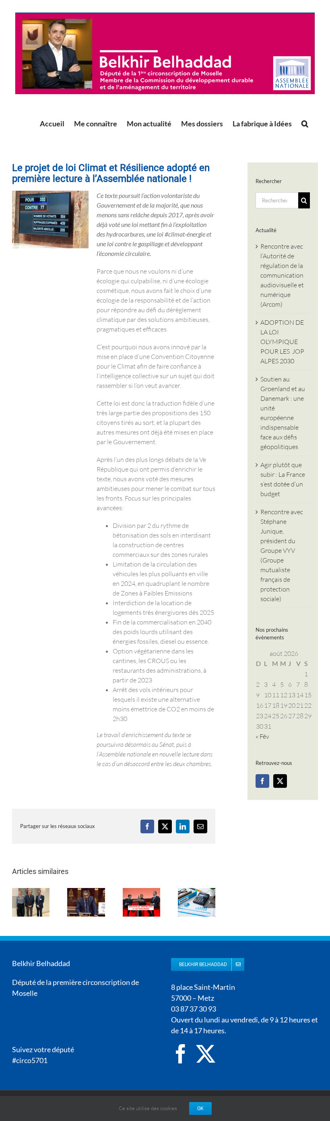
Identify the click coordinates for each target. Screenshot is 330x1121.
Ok (200, 1108)
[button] (304, 123)
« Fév (262, 736)
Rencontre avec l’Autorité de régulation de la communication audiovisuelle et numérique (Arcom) (282, 275)
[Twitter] (280, 781)
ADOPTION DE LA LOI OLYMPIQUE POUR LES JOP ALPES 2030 (282, 341)
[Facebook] (262, 781)
